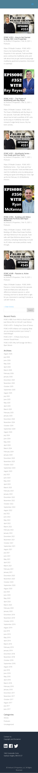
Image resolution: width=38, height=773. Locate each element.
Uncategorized (9, 724)
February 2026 (9, 373)
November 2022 (9, 500)
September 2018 (9, 663)
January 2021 (8, 572)
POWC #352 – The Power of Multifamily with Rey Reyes (15, 99)
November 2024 (9, 422)
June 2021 (7, 556)
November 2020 (9, 579)
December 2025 (9, 380)
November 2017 (9, 696)
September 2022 (9, 507)
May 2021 (7, 559)
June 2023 (7, 478)
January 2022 (8, 533)
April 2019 (7, 641)
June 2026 (7, 360)
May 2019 (7, 637)
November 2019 (9, 618)
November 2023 (9, 461)
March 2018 (8, 683)
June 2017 (7, 709)
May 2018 (7, 677)
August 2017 (8, 703)
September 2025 (9, 390)
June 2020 (7, 595)
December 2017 (9, 693)
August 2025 (8, 393)
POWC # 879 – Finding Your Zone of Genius (18, 325)
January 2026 (8, 377)
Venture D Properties (13, 41)
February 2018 (9, 686)
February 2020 (9, 608)
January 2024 (8, 455)
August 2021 (8, 549)
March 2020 (8, 605)
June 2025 (7, 399)
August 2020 (8, 589)
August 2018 (8, 667)
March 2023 (8, 487)
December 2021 (9, 536)
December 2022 (9, 497)
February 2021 (9, 569)
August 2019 (8, 628)
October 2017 (8, 699)
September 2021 (9, 546)
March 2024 (8, 448)
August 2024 (8, 432)
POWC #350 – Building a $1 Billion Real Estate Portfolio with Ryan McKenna (17, 219)
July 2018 (7, 670)
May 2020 (7, 598)
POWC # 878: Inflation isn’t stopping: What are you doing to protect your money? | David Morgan (18, 331)
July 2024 (7, 435)
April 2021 (7, 562)
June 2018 (7, 673)
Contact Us (7, 737)
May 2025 (7, 403)
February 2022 (9, 530)
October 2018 (8, 660)
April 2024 (7, 445)
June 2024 (7, 439)
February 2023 (9, 491)
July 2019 (7, 631)
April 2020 (7, 602)
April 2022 (7, 523)
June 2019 (7, 634)
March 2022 (8, 527)
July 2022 (7, 514)
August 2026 (8, 354)
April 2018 (7, 680)
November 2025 (9, 383)
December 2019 (9, 615)
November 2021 (9, 540)
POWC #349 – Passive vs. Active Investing (16, 274)
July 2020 (7, 592)
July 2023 (7, 474)
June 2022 (7, 517)
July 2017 (7, 706)
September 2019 (9, 624)
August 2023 (8, 471)
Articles (6, 718)
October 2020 (8, 582)
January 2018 (8, 690)
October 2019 (8, 621)
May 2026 (7, 364)
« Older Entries (9, 307)
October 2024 (8, 426)
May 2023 (7, 481)
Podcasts (7, 44)
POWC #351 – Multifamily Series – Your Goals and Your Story (17, 154)
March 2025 (8, 409)
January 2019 (8, 650)
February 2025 (9, 413)
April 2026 (7, 367)
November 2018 (9, 657)
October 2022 (8, 504)
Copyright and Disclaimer (12, 739)
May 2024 (7, 442)
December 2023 (9, 458)
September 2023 (9, 468)
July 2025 (7, 396)
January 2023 (8, 494)
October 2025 (8, 386)
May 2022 (7, 520)
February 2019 (9, 647)
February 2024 (9, 452)
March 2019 (8, 644)
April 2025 (7, 406)
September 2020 (9, 585)
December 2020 (9, 576)
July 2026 (7, 357)
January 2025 (8, 416)
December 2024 (9, 419)
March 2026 (8, 370)
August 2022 (8, 510)
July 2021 (7, 553)
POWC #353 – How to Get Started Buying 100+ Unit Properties (17, 38)
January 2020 (8, 611)
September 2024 (9, 429)
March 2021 (8, 566)
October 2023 (8, 465)
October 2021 (8, 543)
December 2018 (9, 654)
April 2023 (7, 484)
